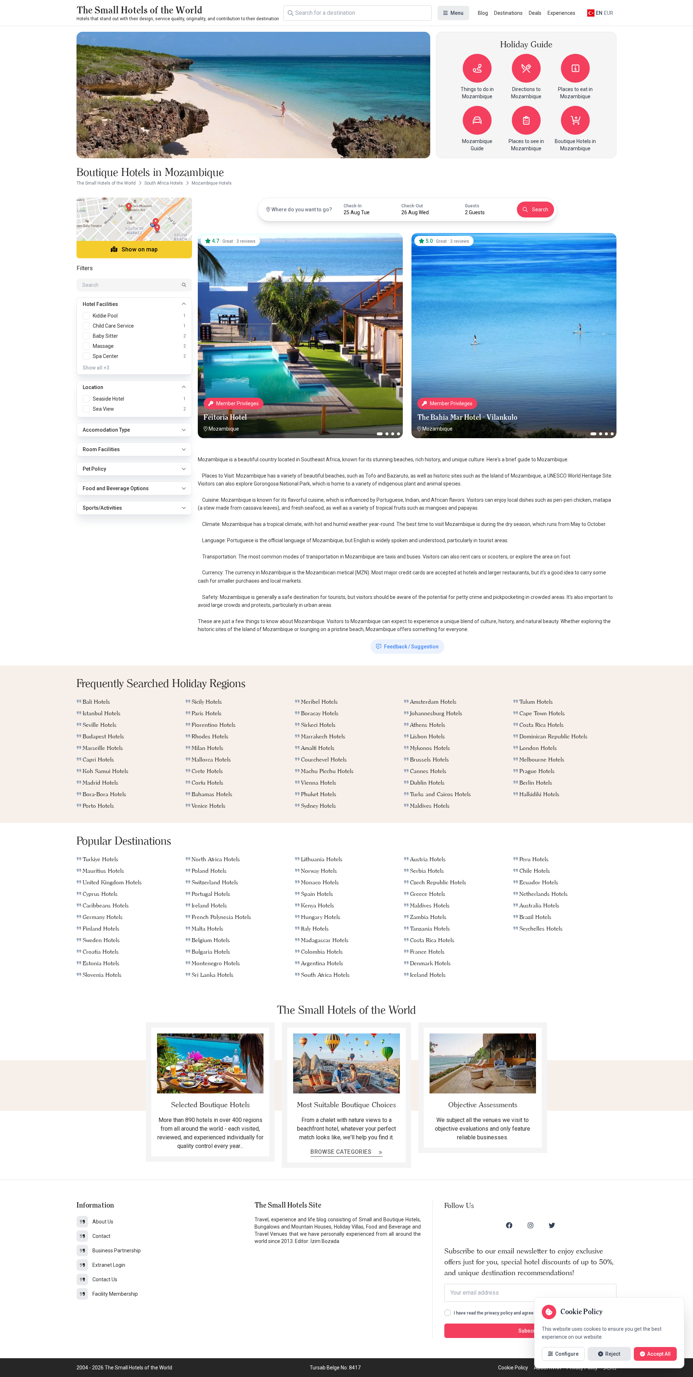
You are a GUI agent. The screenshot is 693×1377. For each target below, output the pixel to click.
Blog (483, 13)
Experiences (561, 13)
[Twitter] (551, 1225)
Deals (535, 13)
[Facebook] (509, 1225)
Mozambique (224, 429)
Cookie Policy (513, 1367)
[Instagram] (531, 1225)
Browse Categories (341, 1151)
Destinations (508, 13)
